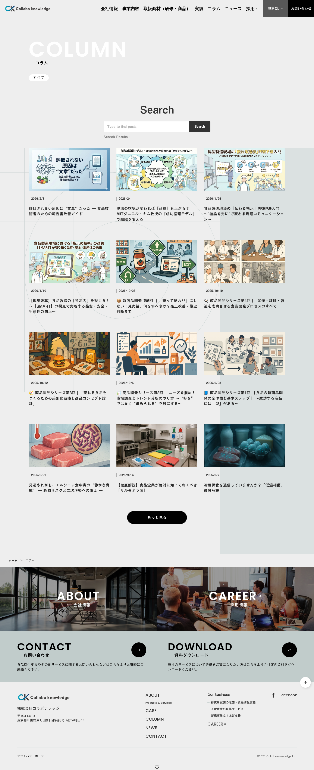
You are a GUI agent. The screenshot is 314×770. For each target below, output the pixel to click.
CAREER (215, 724)
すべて (38, 77)
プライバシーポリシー (32, 756)
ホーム (13, 560)
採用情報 (251, 11)
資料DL (273, 8)
